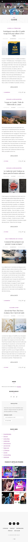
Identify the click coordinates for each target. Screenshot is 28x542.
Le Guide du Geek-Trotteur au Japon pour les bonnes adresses (14, 172)
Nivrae (13, 107)
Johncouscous (7, 443)
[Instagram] (18, 523)
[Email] (24, 92)
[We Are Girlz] (14, 8)
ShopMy (19, 386)
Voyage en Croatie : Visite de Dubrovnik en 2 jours (13, 103)
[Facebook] (10, 523)
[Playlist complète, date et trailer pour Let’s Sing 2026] (8, 472)
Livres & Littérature (14, 28)
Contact (12, 528)
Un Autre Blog (7, 455)
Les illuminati (6, 445)
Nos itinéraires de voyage (14, 238)
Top (14, 539)
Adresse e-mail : (8, 415)
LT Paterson (6, 450)
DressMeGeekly (7, 434)
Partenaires (19, 528)
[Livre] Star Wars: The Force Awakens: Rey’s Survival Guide (14, 311)
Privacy (10, 530)
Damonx (5, 436)
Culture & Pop (14, 307)
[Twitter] (20, 92)
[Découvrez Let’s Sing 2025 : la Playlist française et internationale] (20, 485)
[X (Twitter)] (14, 523)
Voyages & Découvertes (14, 99)
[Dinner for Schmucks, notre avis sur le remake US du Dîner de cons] (20, 498)
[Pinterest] (22, 92)
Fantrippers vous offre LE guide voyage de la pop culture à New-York (14, 33)
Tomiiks (5, 452)
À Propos (5, 528)
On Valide (17, 530)
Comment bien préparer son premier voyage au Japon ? (14, 243)
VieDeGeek (6, 457)
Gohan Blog (6, 438)
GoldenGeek (6, 441)
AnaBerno (13, 38)
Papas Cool (6, 448)
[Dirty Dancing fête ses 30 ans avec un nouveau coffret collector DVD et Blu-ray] (8, 485)
